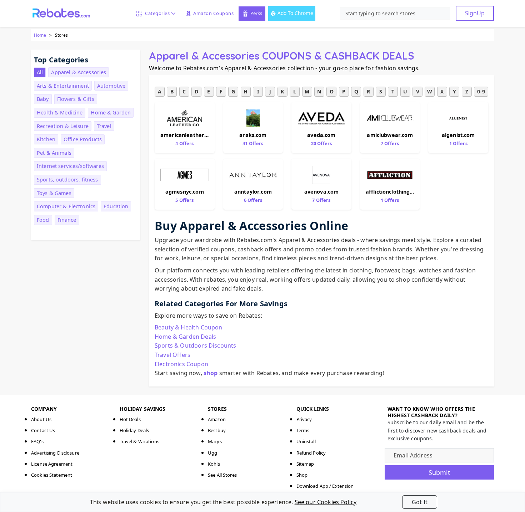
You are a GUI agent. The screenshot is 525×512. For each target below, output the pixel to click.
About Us (41, 419)
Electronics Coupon (181, 364)
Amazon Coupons (213, 13)
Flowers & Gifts (75, 99)
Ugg (212, 453)
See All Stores (222, 475)
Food (43, 219)
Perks (256, 13)
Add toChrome (295, 13)
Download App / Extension (325, 486)
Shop (302, 475)
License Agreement (51, 464)
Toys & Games (54, 193)
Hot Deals (130, 419)
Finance (67, 219)
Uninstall (306, 441)
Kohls (214, 464)
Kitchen (46, 139)
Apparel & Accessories (78, 72)
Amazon (217, 419)
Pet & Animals (54, 152)
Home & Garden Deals (185, 337)
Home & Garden (111, 112)
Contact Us (43, 430)
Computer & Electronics (66, 206)
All (40, 72)
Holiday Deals (134, 430)
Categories (156, 13)
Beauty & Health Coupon (188, 327)
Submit (439, 472)
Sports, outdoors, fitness (67, 179)
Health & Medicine (59, 112)
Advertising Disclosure (55, 453)
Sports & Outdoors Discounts (195, 345)
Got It (420, 502)
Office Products (83, 139)
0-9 (481, 91)
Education (116, 206)
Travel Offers (172, 355)
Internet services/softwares (70, 166)
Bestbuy (217, 430)
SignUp (475, 13)
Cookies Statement (51, 475)
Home (40, 35)
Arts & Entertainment (63, 85)
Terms (303, 430)
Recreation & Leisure (63, 126)
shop (211, 373)
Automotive (111, 85)
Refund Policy (311, 453)
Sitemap (305, 464)
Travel (104, 126)
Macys (215, 441)
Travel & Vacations (139, 441)
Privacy (304, 419)
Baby (43, 99)
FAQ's (37, 441)
